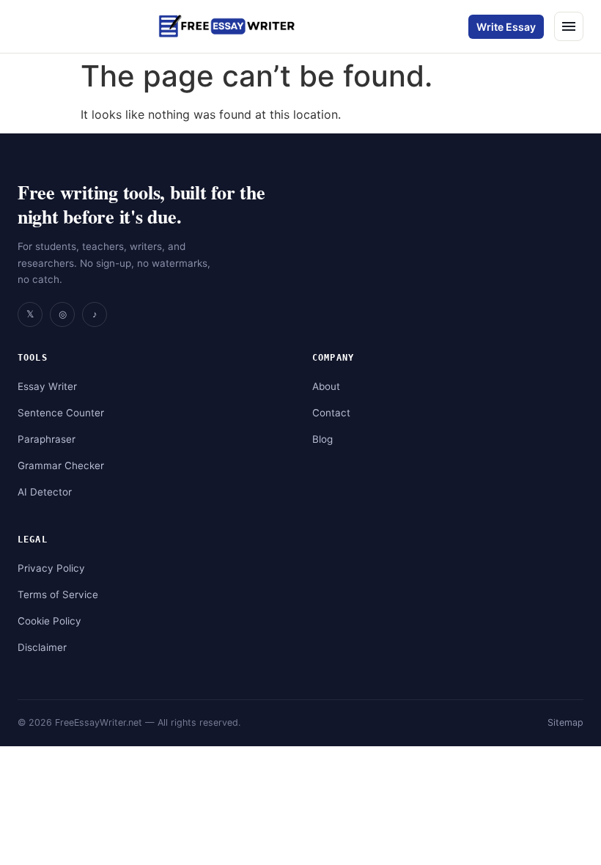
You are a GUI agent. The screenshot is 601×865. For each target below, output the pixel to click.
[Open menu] (568, 26)
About (326, 386)
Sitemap (565, 722)
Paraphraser (46, 439)
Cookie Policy (49, 621)
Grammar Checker (61, 465)
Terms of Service (58, 594)
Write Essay (506, 27)
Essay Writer (47, 386)
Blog (322, 439)
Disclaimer (42, 647)
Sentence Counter (61, 413)
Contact (331, 413)
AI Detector (45, 492)
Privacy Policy (51, 568)
